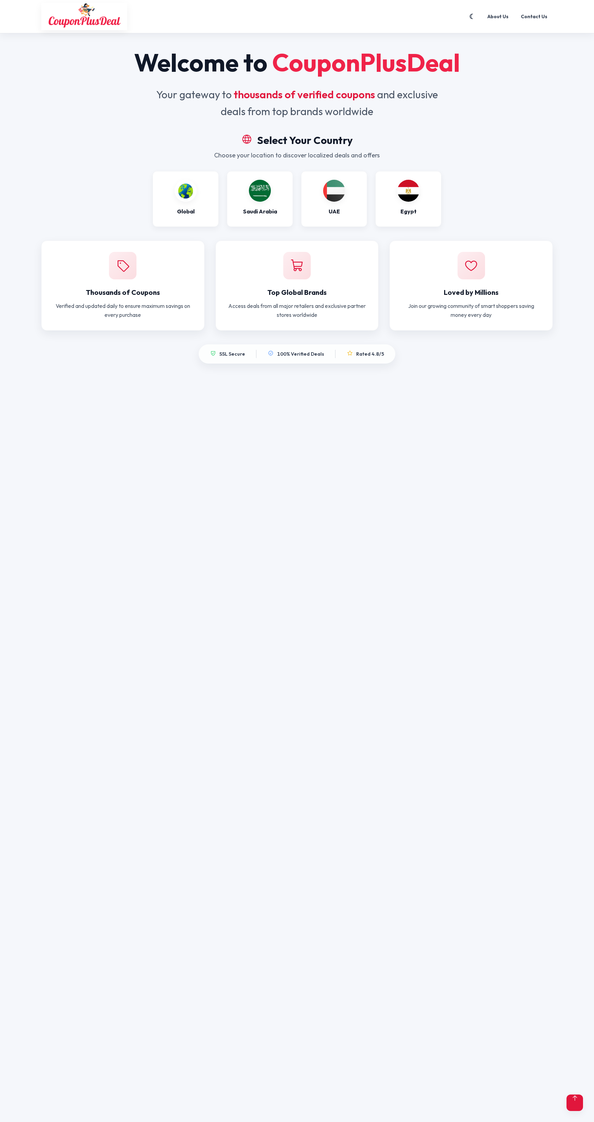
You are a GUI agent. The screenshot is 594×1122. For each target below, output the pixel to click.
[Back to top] (574, 1103)
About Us (497, 16)
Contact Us (534, 16)
